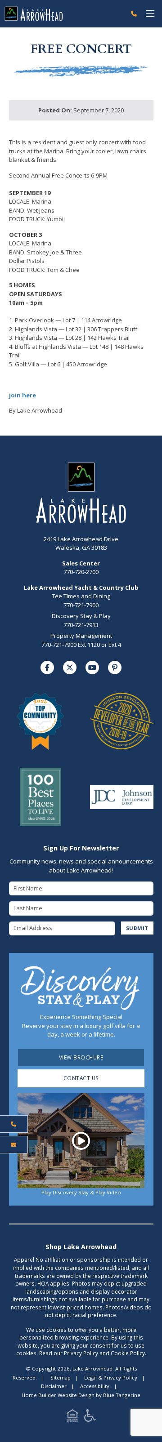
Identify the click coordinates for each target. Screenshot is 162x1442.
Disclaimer (54, 1386)
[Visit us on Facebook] (47, 667)
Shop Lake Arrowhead (81, 1246)
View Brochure (81, 1057)
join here (22, 395)
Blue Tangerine (121, 1395)
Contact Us (81, 1078)
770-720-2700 (81, 567)
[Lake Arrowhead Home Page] (63, 13)
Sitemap (60, 1377)
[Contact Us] (14, 1145)
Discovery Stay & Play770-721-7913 (81, 620)
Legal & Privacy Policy (110, 1377)
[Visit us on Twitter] (69, 667)
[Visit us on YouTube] (92, 667)
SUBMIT (137, 928)
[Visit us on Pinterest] (115, 667)
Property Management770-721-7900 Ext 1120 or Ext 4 (81, 640)
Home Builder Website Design (58, 1395)
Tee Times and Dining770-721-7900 (81, 600)
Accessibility (94, 1386)
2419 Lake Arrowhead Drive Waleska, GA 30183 (81, 543)
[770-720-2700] (134, 13)
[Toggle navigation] (150, 13)
